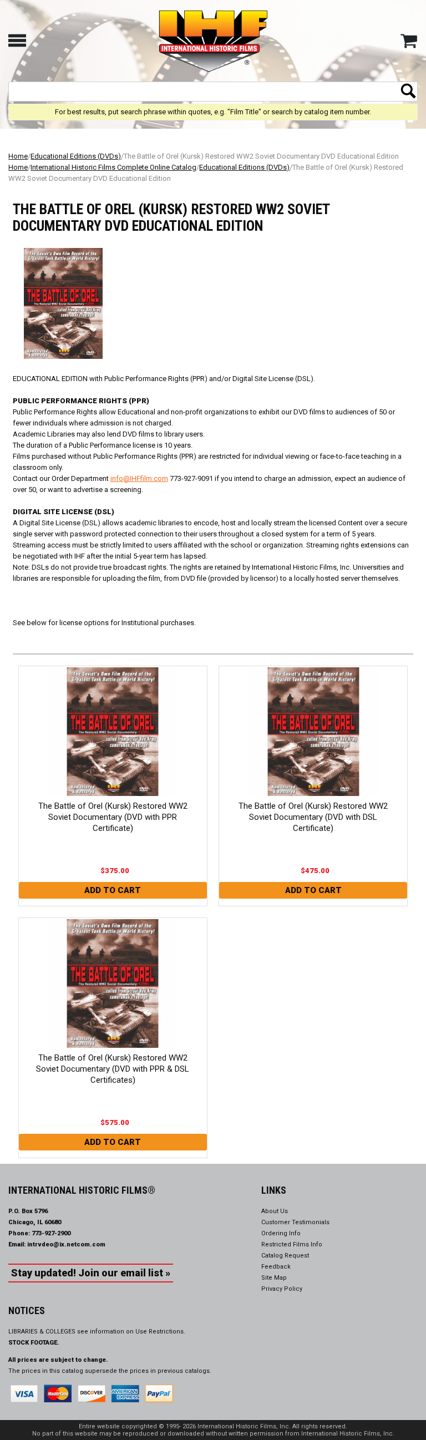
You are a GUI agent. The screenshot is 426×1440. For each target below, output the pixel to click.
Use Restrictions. (160, 1331)
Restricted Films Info (291, 1244)
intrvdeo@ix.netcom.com (66, 1244)
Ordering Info (281, 1233)
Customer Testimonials (295, 1222)
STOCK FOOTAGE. (33, 1342)
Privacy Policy (281, 1288)
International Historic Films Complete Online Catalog (113, 167)
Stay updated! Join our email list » (90, 1273)
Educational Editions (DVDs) (76, 156)
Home (18, 156)
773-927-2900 (51, 1233)
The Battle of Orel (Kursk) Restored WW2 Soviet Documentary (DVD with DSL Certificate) (313, 817)
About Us (274, 1211)
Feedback (276, 1266)
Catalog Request (285, 1255)
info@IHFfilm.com (139, 478)
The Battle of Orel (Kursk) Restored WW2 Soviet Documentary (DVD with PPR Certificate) (112, 817)
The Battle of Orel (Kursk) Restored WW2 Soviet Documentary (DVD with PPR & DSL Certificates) (112, 1069)
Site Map (274, 1277)
